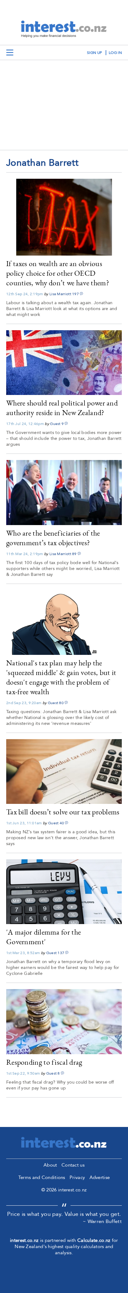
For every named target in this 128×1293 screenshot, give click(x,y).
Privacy (77, 1177)
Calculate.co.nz (94, 1240)
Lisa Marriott (60, 293)
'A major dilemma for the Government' (43, 936)
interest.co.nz (24, 1240)
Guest (55, 423)
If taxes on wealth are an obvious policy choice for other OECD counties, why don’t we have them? (57, 273)
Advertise (99, 1177)
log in (115, 52)
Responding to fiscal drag (44, 1062)
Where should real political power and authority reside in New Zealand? (62, 407)
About (50, 1165)
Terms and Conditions (41, 1177)
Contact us (73, 1165)
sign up (94, 52)
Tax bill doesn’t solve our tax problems (63, 812)
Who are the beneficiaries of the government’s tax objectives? (53, 537)
